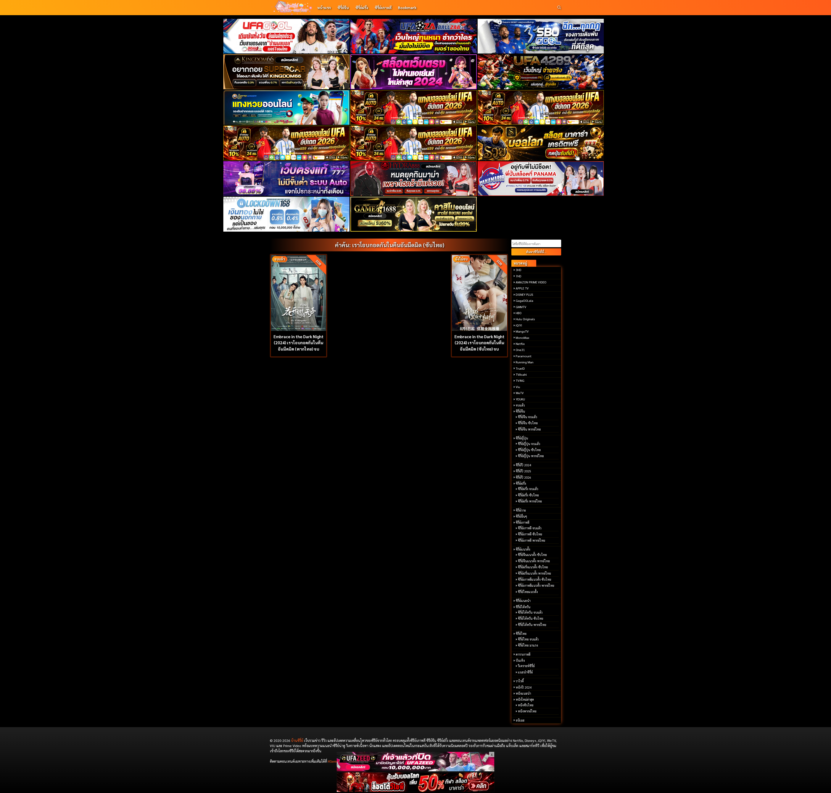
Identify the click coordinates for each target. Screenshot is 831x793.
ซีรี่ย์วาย (521, 510)
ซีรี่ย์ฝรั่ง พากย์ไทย (530, 501)
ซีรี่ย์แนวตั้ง (523, 549)
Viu (518, 387)
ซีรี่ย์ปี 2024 (523, 465)
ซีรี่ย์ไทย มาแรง (528, 645)
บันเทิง (520, 660)
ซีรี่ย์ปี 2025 (523, 471)
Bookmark (407, 7)
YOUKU (520, 399)
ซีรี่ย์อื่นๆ (521, 516)
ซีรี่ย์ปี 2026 (523, 477)
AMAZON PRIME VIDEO (531, 282)
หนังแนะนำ (523, 693)
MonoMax (522, 338)
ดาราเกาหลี (523, 654)
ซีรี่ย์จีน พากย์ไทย (529, 429)
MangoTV (522, 331)
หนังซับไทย (525, 705)
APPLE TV (522, 288)
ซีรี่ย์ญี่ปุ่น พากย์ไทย (531, 456)
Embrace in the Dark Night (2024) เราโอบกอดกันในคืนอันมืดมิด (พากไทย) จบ (299, 343)
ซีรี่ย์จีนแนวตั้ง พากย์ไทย (534, 561)
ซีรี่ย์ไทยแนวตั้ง (528, 592)
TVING (520, 380)
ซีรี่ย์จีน (343, 7)
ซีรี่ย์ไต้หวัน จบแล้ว (530, 612)
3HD (518, 270)
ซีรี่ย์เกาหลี (383, 7)
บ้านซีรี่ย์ (297, 740)
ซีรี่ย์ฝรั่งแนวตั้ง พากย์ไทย (534, 573)
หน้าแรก (324, 7)
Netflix (520, 344)
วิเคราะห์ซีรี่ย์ (526, 666)
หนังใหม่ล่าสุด (525, 699)
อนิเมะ (520, 720)
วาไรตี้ (520, 681)
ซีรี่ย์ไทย (521, 633)
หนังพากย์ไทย (527, 711)
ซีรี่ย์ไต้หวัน (523, 607)
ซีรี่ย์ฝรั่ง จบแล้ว (528, 489)
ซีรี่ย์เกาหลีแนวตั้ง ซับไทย (534, 579)
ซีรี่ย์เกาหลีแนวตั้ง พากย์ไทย (536, 585)
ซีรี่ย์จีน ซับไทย (528, 423)
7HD (518, 276)
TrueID (520, 368)
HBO (519, 313)
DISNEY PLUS (524, 294)
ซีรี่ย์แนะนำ (523, 601)
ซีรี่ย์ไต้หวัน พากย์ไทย (532, 625)
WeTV (520, 393)
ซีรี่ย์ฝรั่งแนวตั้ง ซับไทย (533, 567)
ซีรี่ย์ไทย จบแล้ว (528, 639)
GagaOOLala (524, 300)
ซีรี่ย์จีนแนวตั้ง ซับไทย (532, 555)
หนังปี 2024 (523, 687)
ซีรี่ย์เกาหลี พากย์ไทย (531, 540)
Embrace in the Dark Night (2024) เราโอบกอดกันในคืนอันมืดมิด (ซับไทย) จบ (479, 343)
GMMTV (521, 307)
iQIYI (519, 325)
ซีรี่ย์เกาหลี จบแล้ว (529, 528)
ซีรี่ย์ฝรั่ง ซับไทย (528, 495)
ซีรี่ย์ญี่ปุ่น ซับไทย (529, 450)
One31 (520, 350)
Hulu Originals (525, 319)
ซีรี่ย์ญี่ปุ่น (522, 438)
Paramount (523, 356)
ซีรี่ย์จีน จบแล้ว (527, 417)
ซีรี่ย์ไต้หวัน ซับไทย (530, 618)
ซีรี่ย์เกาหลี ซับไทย (530, 534)
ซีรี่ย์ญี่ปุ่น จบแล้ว (529, 444)
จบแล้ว (520, 405)
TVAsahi (521, 374)
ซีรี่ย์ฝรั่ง (361, 7)
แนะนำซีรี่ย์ (525, 672)
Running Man (524, 362)
